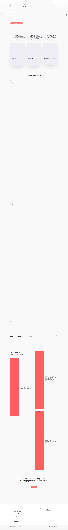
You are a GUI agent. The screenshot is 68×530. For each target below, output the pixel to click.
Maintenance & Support (39, 510)
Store (24, 8)
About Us (24, 2)
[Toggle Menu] (51, 4)
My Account (24, 9)
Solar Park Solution (27, 509)
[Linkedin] (15, 521)
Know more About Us (39, 509)
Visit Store (37, 514)
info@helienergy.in (49, 510)
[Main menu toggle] (66, 14)
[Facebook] (13, 521)
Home (24, 0)
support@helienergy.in (49, 511)
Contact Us (24, 11)
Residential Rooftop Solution (28, 515)
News (37, 515)
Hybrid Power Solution (27, 514)
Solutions (24, 4)
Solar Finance (25, 6)
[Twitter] (17, 521)
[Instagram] (18, 521)
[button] (16, 23)
